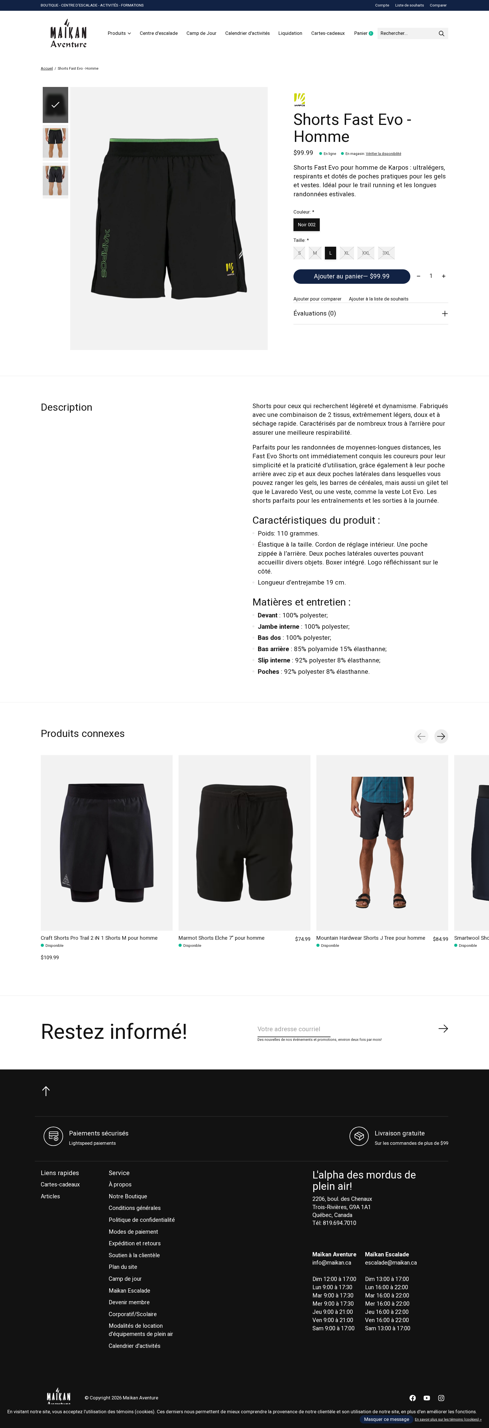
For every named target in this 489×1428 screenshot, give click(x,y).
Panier (366, 33)
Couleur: (303, 212)
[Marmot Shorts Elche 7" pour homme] (244, 843)
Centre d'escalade (159, 33)
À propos (120, 1184)
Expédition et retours (135, 1243)
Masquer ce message (386, 1419)
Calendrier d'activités (247, 33)
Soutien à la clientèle (134, 1255)
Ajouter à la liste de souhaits (378, 299)
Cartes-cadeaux (328, 33)
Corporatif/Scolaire (133, 1314)
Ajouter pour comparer (317, 299)
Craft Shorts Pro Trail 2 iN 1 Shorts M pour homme (99, 938)
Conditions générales (135, 1208)
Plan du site (123, 1267)
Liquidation (290, 33)
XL (346, 253)
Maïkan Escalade (129, 1291)
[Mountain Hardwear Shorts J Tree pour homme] (382, 843)
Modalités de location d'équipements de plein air (141, 1330)
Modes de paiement (133, 1232)
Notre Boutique (128, 1196)
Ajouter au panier (352, 276)
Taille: (301, 240)
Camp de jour (125, 1279)
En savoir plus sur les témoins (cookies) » (448, 1419)
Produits (117, 33)
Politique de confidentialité (142, 1220)
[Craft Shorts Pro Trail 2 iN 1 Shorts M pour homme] (107, 843)
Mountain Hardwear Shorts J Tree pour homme (370, 938)
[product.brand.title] (370, 100)
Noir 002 (307, 224)
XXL (366, 253)
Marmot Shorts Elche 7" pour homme (222, 938)
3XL (386, 253)
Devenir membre (129, 1302)
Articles (50, 1196)
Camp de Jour (201, 33)
